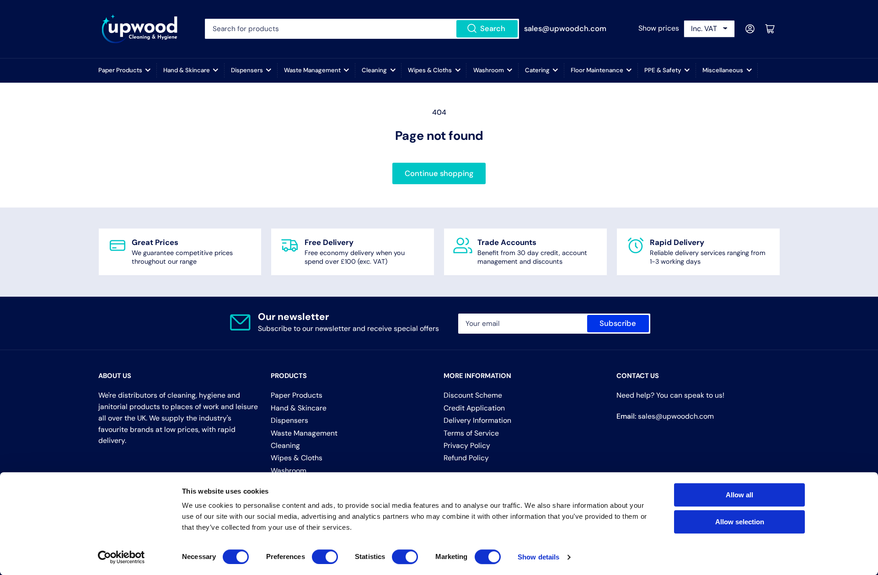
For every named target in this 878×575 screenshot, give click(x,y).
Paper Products (120, 70)
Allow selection (739, 522)
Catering (537, 70)
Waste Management (312, 70)
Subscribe (618, 323)
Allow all (739, 495)
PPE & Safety (662, 70)
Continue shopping (439, 173)
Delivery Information (477, 420)
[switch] (325, 556)
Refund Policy (466, 458)
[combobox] (362, 29)
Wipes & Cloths (430, 70)
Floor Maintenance (597, 70)
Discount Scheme (473, 395)
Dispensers (247, 70)
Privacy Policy (467, 445)
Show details (538, 557)
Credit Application (474, 408)
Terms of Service (471, 433)
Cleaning (374, 70)
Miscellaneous (722, 70)
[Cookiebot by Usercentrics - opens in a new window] (121, 557)
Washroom (488, 70)
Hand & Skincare (186, 70)
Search (492, 28)
